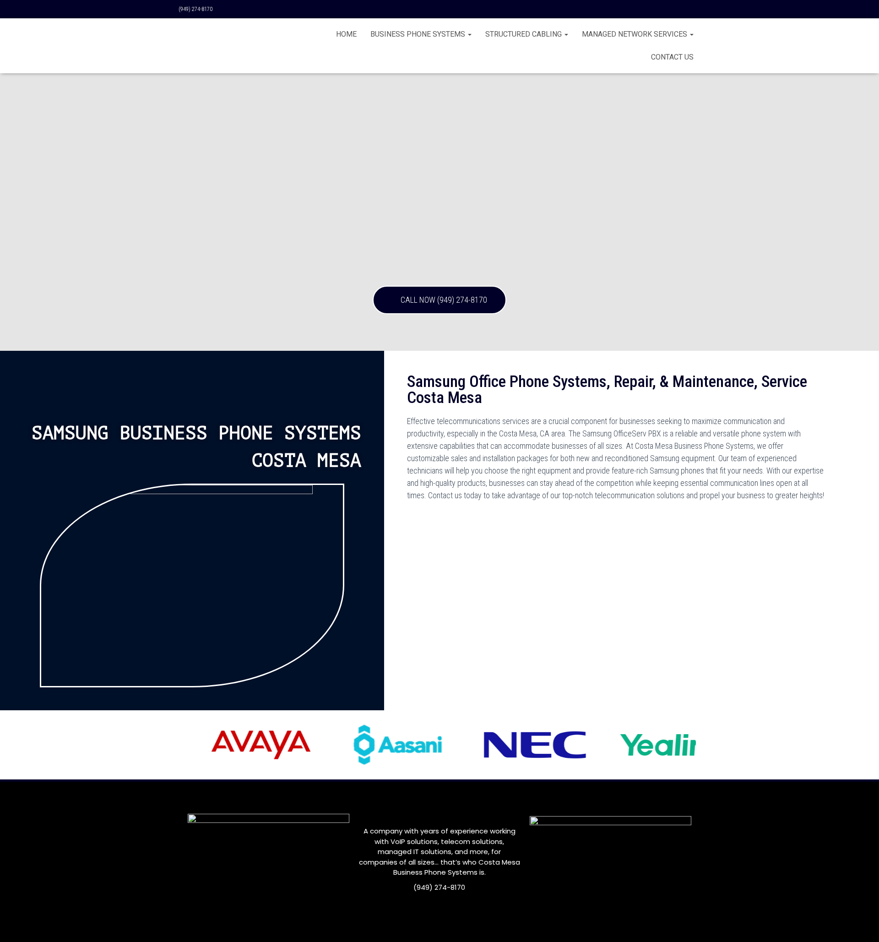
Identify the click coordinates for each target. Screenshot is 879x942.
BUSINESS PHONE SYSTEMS (418, 34)
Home (346, 34)
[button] (439, 300)
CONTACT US (672, 57)
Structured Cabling (524, 34)
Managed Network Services (635, 34)
